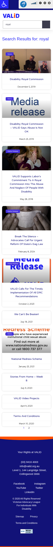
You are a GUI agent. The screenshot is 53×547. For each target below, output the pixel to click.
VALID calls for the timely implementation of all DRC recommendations (26, 292)
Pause (45, 3)
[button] (4, 4)
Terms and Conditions (26, 416)
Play (40, 3)
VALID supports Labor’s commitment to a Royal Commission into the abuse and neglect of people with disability (27, 184)
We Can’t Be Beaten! (26, 314)
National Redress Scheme (26, 358)
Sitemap (20, 516)
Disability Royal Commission (26, 79)
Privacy (34, 516)
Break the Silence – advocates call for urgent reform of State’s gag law (26, 240)
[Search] (46, 24)
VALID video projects (26, 398)
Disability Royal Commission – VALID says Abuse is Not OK (26, 127)
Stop (49, 3)
